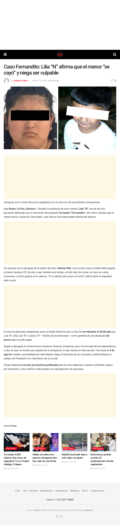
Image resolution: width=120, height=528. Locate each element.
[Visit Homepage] (60, 54)
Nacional (54, 80)
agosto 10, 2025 (39, 80)
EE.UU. (85, 491)
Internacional (61, 491)
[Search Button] (114, 54)
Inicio (17, 491)
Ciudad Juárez (97, 491)
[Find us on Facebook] (57, 517)
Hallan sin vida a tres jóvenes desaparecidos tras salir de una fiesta (45, 457)
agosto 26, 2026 (11, 468)
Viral (25, 491)
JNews (37, 510)
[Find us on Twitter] (61, 517)
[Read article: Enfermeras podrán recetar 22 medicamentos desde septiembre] (103, 442)
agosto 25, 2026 (69, 462)
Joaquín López (20, 80)
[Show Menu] (5, 54)
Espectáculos (46, 491)
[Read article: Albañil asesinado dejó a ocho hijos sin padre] (74, 442)
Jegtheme (88, 510)
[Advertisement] (60, 25)
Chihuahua (74, 491)
